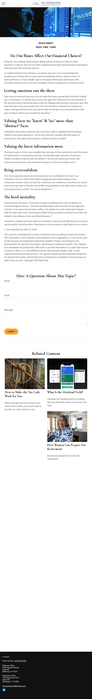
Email (6, 295)
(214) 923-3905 (20, 661)
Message (8, 310)
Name (7, 281)
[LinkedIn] (4, 689)
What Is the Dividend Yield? (65, 392)
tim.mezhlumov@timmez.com (14, 686)
